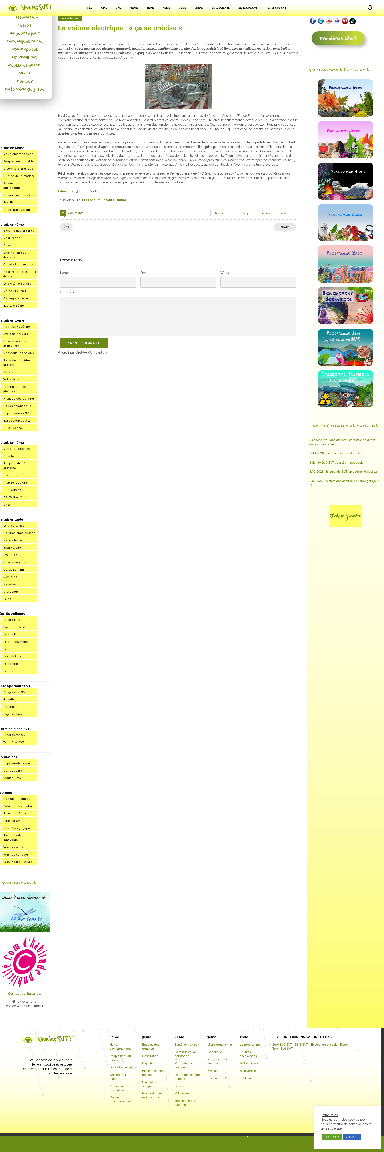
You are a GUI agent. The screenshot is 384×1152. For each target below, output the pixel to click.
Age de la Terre (14, 627)
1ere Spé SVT (247, 7)
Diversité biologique (18, 168)
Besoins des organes (18, 230)
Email (144, 273)
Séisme (8, 372)
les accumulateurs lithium (105, 200)
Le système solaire (17, 283)
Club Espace (12, 428)
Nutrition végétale (16, 326)
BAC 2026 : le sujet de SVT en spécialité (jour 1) (343, 471)
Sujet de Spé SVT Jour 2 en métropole (336, 462)
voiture (285, 213)
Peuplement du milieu (19, 161)
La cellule (10, 663)
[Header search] (370, 8)
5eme (150, 7)
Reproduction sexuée (19, 353)
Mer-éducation (14, 770)
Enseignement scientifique (329, 1044)
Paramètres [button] (330, 1115)
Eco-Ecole (10, 202)
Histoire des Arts (15, 482)
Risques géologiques (19, 398)
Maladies (10, 584)
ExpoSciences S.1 (16, 413)
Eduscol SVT (12, 820)
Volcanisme (11, 379)
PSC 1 (24, 73)
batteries (221, 213)
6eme (134, 7)
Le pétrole (10, 649)
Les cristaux (12, 656)
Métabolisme (12, 540)
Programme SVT (15, 692)
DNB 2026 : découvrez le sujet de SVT (336, 453)
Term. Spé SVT (276, 7)
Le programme (14, 525)
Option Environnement (19, 195)
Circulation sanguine (18, 264)
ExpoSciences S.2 (16, 420)
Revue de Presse (16, 813)
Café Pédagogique (24, 89)
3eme (182, 7)
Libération (66, 191)
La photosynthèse (16, 641)
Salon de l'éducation (18, 806)
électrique (244, 213)
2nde (199, 7)
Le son (8, 671)
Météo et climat (14, 291)
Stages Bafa (12, 778)
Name (64, 273)
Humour (24, 81)
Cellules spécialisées (19, 533)
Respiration (12, 238)
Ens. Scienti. (221, 7)
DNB (6, 504)
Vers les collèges (16, 854)
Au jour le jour (24, 33)
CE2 (89, 7)
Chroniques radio (24, 41)
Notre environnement (18, 154)
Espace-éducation (16, 763)
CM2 (119, 7)
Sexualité (10, 577)
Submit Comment (84, 342)
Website (226, 273)
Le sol (7, 599)
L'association (24, 17)
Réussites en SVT (24, 65)
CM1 (104, 7)
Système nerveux (16, 334)
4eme (166, 7)
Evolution (10, 475)
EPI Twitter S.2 (14, 497)
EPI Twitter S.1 (14, 490)
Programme (11, 619)
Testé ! (24, 25)
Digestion (10, 245)
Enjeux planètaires (17, 714)
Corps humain (13, 569)
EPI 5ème (13, 305)
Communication (14, 562)
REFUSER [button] (352, 1137)
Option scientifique (17, 406)
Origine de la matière (19, 176)
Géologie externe (16, 298)
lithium (266, 213)
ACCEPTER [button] (331, 1137)
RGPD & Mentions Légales (163, 1135)
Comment (67, 292)
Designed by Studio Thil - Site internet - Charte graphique (216, 1135)
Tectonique (11, 706)
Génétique (11, 456)
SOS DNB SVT (24, 57)
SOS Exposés (25, 49)
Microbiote (11, 591)
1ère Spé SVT (282, 1044)
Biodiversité (12, 547)
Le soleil (9, 634)
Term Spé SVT (13, 742)
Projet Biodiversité (17, 209)
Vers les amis (13, 847)
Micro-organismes (16, 448)
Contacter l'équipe (17, 798)
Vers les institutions (18, 862)
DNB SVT (301, 1044)
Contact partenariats (24, 993)
